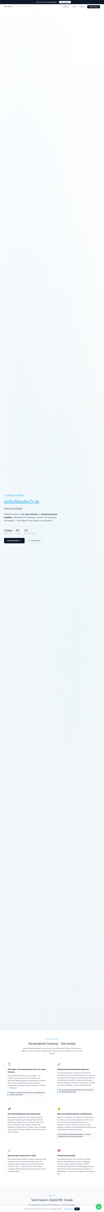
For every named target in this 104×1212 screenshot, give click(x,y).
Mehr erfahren (68, 1209)
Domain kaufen (13, 541)
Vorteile (81, 7)
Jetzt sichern (93, 7)
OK (77, 1209)
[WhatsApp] (99, 1207)
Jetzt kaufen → (64, 2)
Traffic (74, 7)
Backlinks (66, 7)
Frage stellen (35, 540)
